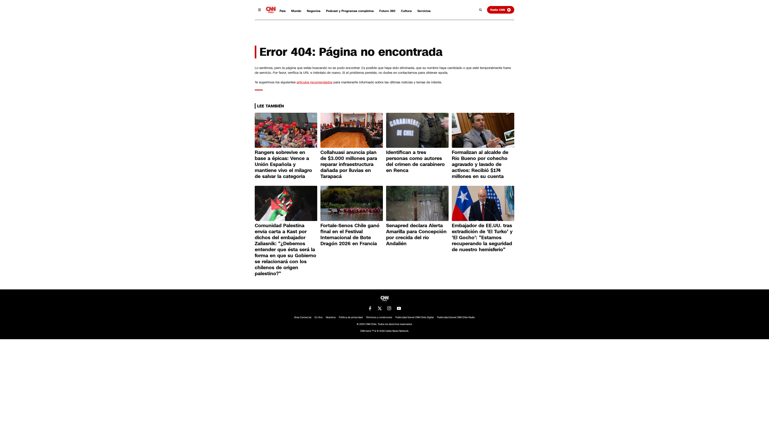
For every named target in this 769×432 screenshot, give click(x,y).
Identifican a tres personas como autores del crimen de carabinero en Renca (415, 161)
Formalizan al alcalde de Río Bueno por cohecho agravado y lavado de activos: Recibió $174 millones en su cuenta (480, 164)
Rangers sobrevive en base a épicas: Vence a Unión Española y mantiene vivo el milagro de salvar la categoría (283, 164)
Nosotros (331, 317)
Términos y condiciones (379, 317)
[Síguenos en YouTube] (399, 308)
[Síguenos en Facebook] (370, 308)
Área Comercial (302, 317)
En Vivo (319, 317)
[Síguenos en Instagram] (389, 308)
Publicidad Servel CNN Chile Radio (456, 317)
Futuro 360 (387, 11)
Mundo (296, 11)
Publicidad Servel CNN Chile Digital (414, 317)
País (283, 11)
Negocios (313, 11)
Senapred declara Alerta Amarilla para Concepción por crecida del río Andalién (416, 234)
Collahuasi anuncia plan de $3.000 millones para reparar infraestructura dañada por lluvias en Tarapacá (348, 164)
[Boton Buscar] (480, 10)
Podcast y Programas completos (350, 11)
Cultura (406, 11)
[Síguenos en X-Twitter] (379, 308)
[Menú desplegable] (259, 10)
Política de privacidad (351, 317)
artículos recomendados (314, 82)
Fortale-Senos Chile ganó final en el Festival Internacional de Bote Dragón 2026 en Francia (349, 234)
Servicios (424, 11)
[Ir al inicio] (271, 10)
